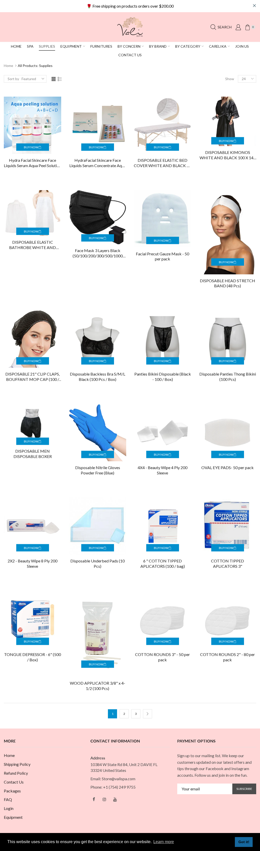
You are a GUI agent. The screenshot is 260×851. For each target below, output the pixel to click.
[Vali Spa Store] (130, 26)
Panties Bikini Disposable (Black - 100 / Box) (162, 376)
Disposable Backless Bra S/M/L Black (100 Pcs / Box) (97, 376)
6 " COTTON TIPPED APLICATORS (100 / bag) (162, 563)
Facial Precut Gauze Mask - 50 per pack (162, 256)
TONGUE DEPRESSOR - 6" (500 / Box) (32, 657)
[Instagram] (104, 799)
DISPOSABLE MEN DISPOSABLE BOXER (32, 454)
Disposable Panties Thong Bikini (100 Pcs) (227, 376)
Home (8, 65)
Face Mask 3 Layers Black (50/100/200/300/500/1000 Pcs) (98, 253)
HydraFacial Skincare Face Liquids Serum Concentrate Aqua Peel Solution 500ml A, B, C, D (97, 163)
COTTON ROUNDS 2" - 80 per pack (227, 657)
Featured (29, 79)
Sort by (13, 79)
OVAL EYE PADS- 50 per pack (227, 467)
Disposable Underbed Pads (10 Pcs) (97, 563)
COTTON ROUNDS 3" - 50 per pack (162, 657)
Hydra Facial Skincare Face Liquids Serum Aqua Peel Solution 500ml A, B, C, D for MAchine (32, 163)
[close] (254, 5)
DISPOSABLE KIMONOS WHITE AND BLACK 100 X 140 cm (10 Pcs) (228, 155)
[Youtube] (115, 799)
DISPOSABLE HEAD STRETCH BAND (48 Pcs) (227, 283)
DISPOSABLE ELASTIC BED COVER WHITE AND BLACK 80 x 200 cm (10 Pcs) (162, 163)
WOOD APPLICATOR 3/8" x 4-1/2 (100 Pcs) (97, 686)
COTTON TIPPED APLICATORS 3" (227, 563)
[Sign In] (238, 27)
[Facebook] (94, 799)
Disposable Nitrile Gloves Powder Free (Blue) (97, 470)
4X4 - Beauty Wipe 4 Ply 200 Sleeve (162, 470)
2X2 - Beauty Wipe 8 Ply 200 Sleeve (32, 563)
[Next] (147, 713)
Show (229, 79)
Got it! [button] (243, 842)
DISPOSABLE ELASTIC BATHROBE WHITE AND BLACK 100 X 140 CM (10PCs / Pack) (32, 245)
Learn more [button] (163, 842)
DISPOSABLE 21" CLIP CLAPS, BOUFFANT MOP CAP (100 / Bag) (32, 376)
